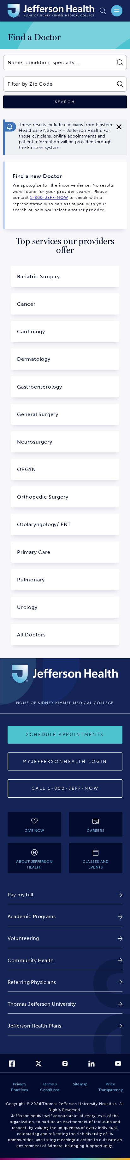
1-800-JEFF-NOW (49, 197)
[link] (65, 895)
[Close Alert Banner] (118, 126)
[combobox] (58, 62)
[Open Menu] (116, 10)
